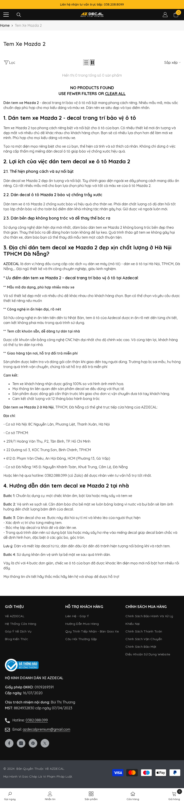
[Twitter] (45, 743)
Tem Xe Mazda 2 (28, 25)
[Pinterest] (33, 743)
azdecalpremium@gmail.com (46, 729)
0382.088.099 (37, 720)
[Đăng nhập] (165, 14)
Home (5, 25)
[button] (86, 62)
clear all (115, 93)
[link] (174, 795)
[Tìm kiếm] (19, 15)
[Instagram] (21, 743)
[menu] (6, 14)
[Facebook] (9, 743)
